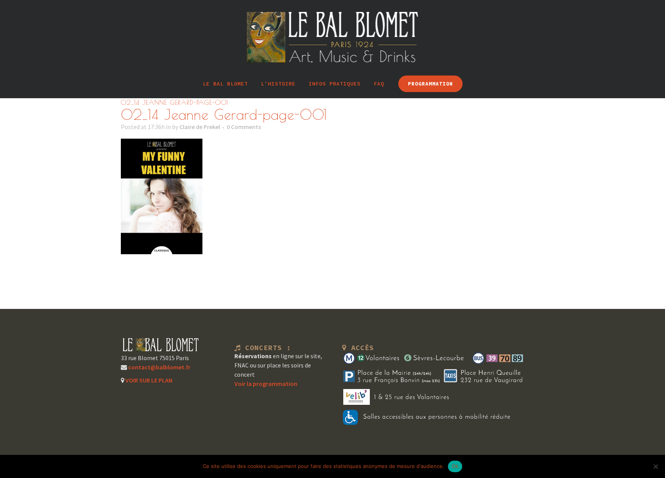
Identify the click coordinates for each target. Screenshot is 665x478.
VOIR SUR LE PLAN (148, 380)
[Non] (655, 466)
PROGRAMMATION (430, 84)
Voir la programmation (265, 383)
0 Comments (244, 127)
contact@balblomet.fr (158, 367)
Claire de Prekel (199, 127)
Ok (455, 466)
